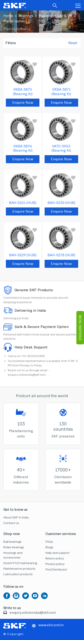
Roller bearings (13, 547)
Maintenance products (19, 569)
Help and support (57, 553)
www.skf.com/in (50, 625)
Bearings (25, 16)
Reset (72, 43)
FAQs (49, 542)
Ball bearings (12, 542)
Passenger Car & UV (55, 16)
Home (8, 16)
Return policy (54, 558)
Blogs (49, 547)
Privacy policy (55, 564)
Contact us (11, 523)
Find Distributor (56, 569)
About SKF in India (16, 517)
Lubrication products (18, 574)
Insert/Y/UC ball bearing (20, 563)
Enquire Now (80, 327)
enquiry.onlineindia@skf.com (33, 612)
